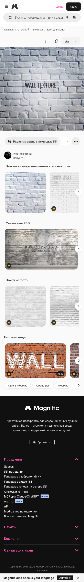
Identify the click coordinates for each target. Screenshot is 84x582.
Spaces (9, 466)
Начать (10, 527)
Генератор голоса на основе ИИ (25, 486)
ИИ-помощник (13, 471)
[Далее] (67, 141)
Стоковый (23, 29)
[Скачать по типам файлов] (76, 41)
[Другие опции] (46, 41)
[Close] (78, 577)
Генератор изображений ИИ (23, 476)
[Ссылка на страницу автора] (7, 156)
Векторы (38, 29)
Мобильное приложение (20, 511)
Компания (12, 538)
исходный (27, 55)
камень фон (43, 385)
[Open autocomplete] (9, 17)
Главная (9, 29)
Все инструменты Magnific (21, 516)
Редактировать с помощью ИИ (35, 141)
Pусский (42, 442)
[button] (42, 442)
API (6, 506)
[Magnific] (42, 409)
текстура (63, 385)
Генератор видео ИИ (18, 481)
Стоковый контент (16, 491)
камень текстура (17, 385)
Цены (59, 6)
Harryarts (18, 158)
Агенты (13, 501)
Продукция (13, 459)
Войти (73, 6)
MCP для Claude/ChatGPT (26, 496)
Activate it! (65, 577)
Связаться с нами (18, 550)
